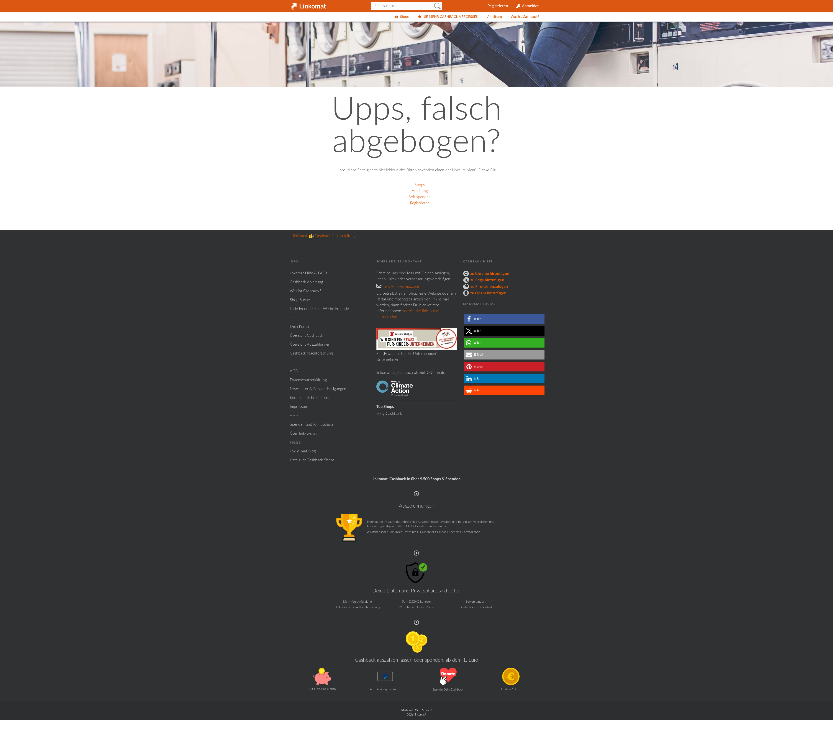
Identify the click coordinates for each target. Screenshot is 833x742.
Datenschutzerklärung (308, 380)
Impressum (299, 407)
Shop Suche (300, 300)
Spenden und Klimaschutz (311, 425)
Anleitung (494, 16)
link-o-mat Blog (303, 451)
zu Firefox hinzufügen (489, 287)
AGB (294, 371)
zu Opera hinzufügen (488, 293)
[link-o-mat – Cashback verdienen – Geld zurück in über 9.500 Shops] (308, 5)
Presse (295, 442)
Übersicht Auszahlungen (310, 344)
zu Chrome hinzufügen (489, 274)
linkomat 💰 (303, 236)
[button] (504, 319)
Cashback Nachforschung (311, 353)
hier (445, 526)
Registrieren (497, 6)
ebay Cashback (389, 414)
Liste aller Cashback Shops (312, 460)
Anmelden (530, 6)
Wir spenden (420, 197)
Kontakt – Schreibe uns (309, 398)
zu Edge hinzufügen (487, 280)
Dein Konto (299, 327)
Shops (404, 16)
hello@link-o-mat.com (400, 287)
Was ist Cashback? (525, 16)
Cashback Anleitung (306, 282)
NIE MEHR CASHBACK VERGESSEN (451, 16)
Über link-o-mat (303, 433)
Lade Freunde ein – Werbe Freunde (319, 309)
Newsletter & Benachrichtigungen (318, 389)
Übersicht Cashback (306, 336)
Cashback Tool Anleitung (335, 236)
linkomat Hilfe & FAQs (308, 273)
